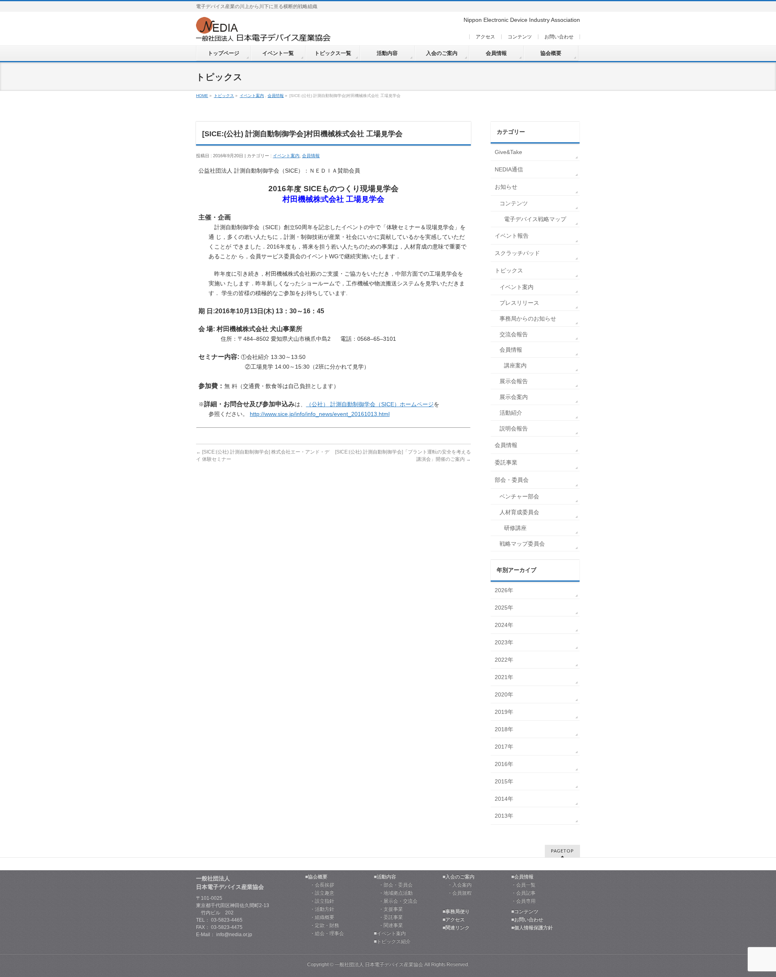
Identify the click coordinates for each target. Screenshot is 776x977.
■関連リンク (456, 928)
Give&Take (508, 152)
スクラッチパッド (517, 253)
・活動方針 (319, 909)
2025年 (504, 607)
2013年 (504, 815)
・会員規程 (457, 893)
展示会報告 (514, 381)
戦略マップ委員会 (522, 543)
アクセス (485, 36)
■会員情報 (522, 877)
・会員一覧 (523, 885)
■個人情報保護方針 (532, 928)
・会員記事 (523, 893)
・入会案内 (457, 885)
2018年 (504, 729)
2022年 (504, 659)
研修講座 (515, 528)
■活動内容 (385, 877)
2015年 (504, 781)
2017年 (504, 746)
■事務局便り (456, 911)
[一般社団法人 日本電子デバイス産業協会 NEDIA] (263, 32)
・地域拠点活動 (393, 893)
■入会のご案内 (458, 877)
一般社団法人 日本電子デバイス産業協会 (379, 964)
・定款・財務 (322, 925)
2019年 (504, 712)
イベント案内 (252, 95)
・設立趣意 (319, 893)
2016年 (504, 764)
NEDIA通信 (509, 169)
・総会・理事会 (324, 933)
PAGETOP (562, 851)
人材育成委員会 (519, 512)
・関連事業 (388, 925)
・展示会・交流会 (396, 901)
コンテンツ (520, 36)
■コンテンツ (524, 911)
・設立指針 (319, 901)
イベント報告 (512, 235)
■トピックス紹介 (392, 941)
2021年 (504, 677)
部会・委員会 (512, 480)
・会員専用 (523, 901)
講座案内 (515, 365)
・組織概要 (319, 917)
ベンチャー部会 (519, 496)
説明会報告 (514, 428)
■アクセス (454, 919)
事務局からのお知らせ (528, 318)
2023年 (504, 642)
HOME (202, 95)
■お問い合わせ (527, 919)
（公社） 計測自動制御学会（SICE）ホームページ (370, 404)
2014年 (504, 799)
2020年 (504, 694)
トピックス (224, 95)
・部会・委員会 (393, 885)
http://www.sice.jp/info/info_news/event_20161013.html (320, 414)
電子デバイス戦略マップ (535, 219)
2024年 (504, 625)
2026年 (504, 590)
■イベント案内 (390, 933)
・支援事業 (388, 909)
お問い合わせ (559, 36)
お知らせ (506, 187)
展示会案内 (514, 397)
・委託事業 (388, 917)
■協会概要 (316, 877)
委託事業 (506, 462)
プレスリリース (519, 303)
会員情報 (276, 95)
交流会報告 (514, 334)
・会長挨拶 (319, 885)
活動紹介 (511, 412)
